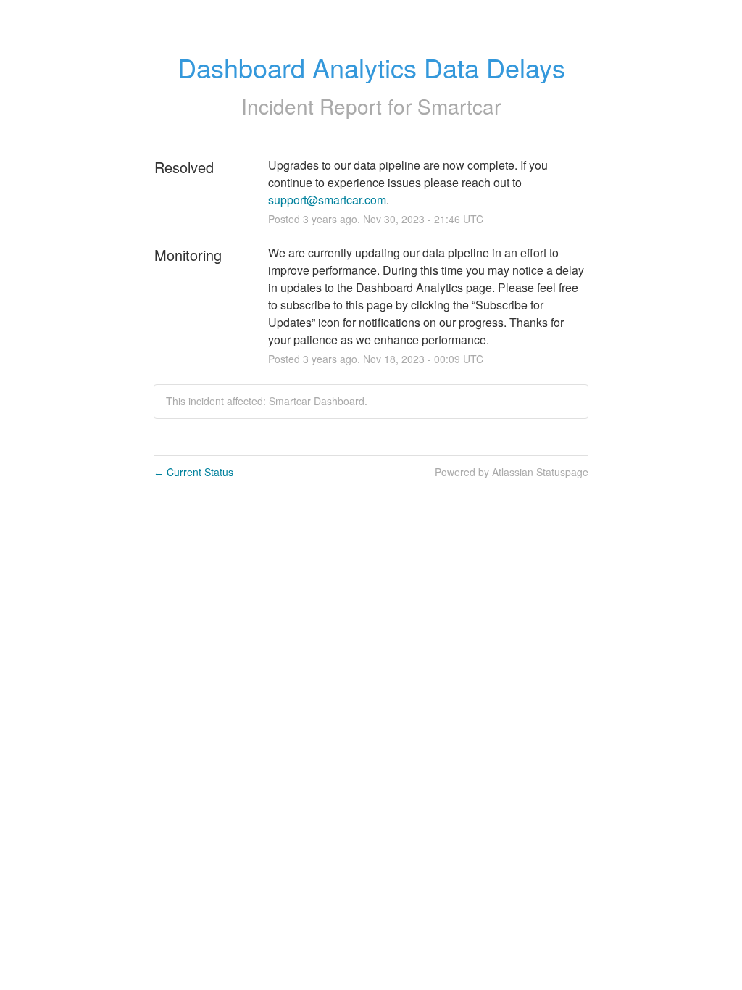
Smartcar (459, 105)
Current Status (193, 472)
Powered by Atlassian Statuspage (511, 472)
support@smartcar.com (327, 199)
